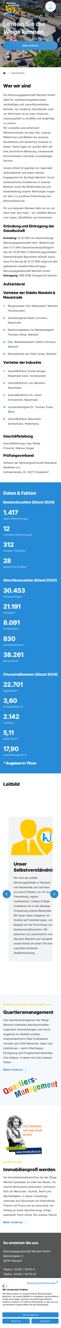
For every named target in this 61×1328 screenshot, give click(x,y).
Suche (39, 6)
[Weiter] (54, 894)
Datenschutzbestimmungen (41, 1283)
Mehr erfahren (30, 45)
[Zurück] (7, 894)
